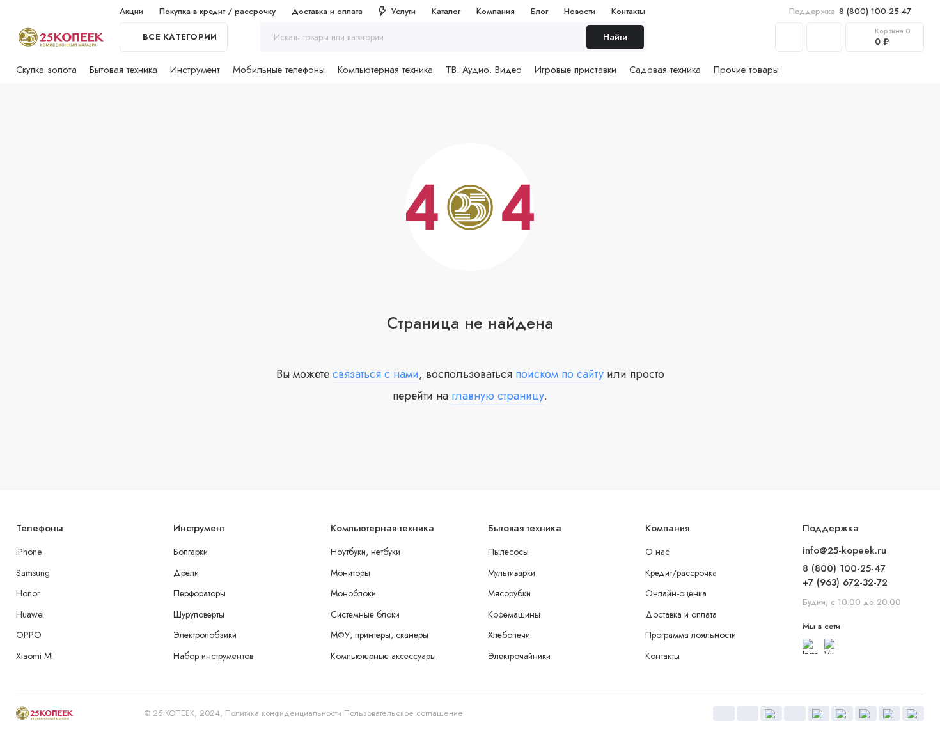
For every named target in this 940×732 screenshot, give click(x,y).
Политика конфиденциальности (283, 713)
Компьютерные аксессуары (383, 656)
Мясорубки (509, 593)
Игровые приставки (575, 70)
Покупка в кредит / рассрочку (217, 11)
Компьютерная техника (385, 70)
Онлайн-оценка (676, 593)
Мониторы (350, 572)
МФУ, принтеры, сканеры (379, 634)
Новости (579, 11)
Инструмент (195, 70)
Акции (131, 11)
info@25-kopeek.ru (844, 550)
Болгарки (190, 551)
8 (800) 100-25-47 (850, 11)
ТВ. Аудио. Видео (484, 70)
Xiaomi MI (34, 656)
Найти (615, 37)
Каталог (446, 11)
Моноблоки (353, 593)
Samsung (33, 572)
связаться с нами (376, 374)
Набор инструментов (213, 656)
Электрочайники (519, 656)
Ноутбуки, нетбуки (365, 551)
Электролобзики (205, 634)
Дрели (186, 572)
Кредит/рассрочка (681, 572)
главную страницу (497, 395)
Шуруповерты (198, 614)
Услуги (403, 11)
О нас (657, 551)
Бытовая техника (123, 70)
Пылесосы (508, 551)
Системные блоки (365, 614)
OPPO (29, 634)
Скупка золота (46, 70)
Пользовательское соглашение (403, 713)
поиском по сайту (559, 374)
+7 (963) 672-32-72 (845, 582)
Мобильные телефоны (279, 70)
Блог (539, 11)
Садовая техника (665, 70)
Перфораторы (199, 593)
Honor (28, 593)
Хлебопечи (509, 634)
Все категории (180, 37)
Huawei (30, 614)
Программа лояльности (690, 634)
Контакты (628, 11)
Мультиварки (511, 572)
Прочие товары (746, 70)
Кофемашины (514, 614)
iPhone (29, 551)
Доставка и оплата (327, 11)
